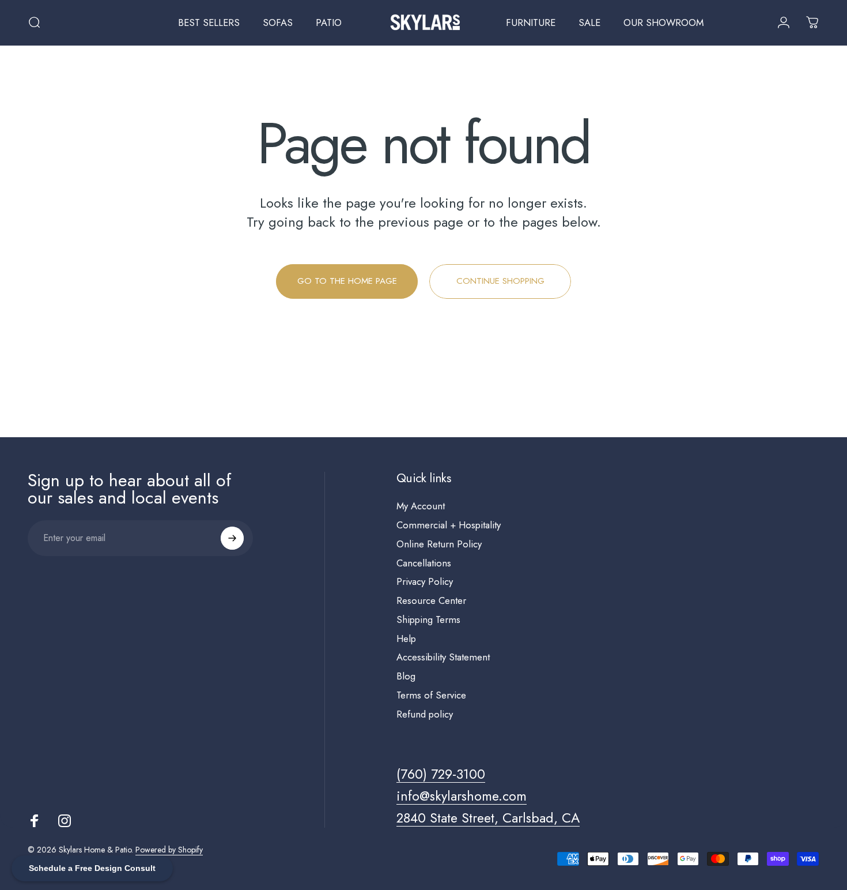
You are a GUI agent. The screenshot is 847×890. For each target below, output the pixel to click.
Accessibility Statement (443, 657)
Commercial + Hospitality (448, 525)
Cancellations (423, 563)
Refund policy (424, 714)
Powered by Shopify (169, 849)
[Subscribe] (232, 538)
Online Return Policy (439, 544)
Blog (405, 676)
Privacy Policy (424, 582)
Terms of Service (431, 695)
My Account (420, 506)
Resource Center (431, 601)
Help (406, 639)
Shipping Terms (428, 620)
